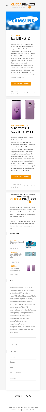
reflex (22, 310)
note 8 (11, 304)
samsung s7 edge (25, 318)
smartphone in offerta (28, 326)
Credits (19, 410)
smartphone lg (14, 329)
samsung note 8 (14, 318)
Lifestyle (12, 362)
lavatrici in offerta (15, 301)
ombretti (32, 304)
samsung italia (26, 315)
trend (11, 332)
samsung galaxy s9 (15, 315)
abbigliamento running (16, 287)
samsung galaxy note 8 (26, 312)
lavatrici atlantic (27, 298)
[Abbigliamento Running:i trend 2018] (30, 244)
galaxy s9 (27, 293)
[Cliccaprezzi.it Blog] (23, 5)
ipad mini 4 (19, 296)
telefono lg (31, 329)
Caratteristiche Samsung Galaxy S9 (22, 130)
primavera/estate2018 (21, 307)
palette (12, 307)
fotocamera (30, 290)
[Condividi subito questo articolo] (24, 92)
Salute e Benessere (15, 372)
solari (21, 329)
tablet (25, 329)
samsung (33, 310)
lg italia (23, 301)
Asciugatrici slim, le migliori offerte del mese (16, 255)
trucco (16, 332)
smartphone (22, 324)
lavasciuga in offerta (29, 296)
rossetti (27, 310)
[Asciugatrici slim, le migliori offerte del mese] (30, 254)
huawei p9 (13, 296)
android (26, 287)
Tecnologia (13, 378)
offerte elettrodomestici (21, 304)
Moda (11, 367)
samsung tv (13, 321)
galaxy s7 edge (19, 293)
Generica (12, 357)
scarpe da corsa (22, 321)
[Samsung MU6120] (23, 21)
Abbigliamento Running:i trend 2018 (17, 243)
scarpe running (14, 324)
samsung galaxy (14, 312)
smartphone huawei (15, 326)
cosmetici (18, 290)
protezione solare (15, 310)
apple (30, 287)
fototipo (12, 293)
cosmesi (12, 290)
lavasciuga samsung (16, 298)
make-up (29, 301)
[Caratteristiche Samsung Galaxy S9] (23, 109)
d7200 (24, 290)
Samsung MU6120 (20, 38)
